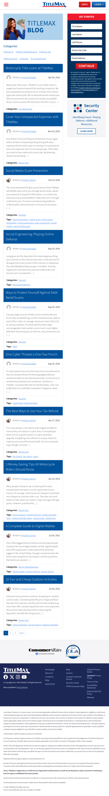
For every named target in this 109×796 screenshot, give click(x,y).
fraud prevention (20, 219)
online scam (35, 219)
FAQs (47, 680)
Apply (85, 4)
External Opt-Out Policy (94, 692)
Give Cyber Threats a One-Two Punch (31, 354)
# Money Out (45, 51)
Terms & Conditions (89, 90)
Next (21, 633)
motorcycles (38, 518)
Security (22, 215)
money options (33, 571)
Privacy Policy (94, 677)
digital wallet (19, 571)
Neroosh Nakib (29, 77)
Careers (69, 673)
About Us (49, 673)
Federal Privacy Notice (93, 670)
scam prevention (42, 222)
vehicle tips (50, 518)
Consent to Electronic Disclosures (89, 88)
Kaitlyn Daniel (29, 180)
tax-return (27, 456)
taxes (35, 456)
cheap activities (20, 624)
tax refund (17, 456)
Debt (15, 346)
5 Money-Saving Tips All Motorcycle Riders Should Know (30, 467)
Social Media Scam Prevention (27, 170)
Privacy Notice (75, 90)
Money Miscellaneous (28, 567)
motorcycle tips (34, 514)
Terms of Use (92, 682)
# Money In (8, 51)
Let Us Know (22, 687)
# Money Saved (10, 58)
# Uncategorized (38, 58)
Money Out (24, 162)
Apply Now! (50, 684)
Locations (49, 677)
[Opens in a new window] (45, 651)
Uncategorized (25, 109)
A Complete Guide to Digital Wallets (30, 526)
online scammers (26, 222)
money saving (19, 514)
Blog (68, 669)
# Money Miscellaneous (26, 51)
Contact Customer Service (74, 678)
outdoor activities (50, 624)
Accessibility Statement (92, 686)
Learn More (88, 132)
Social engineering (21, 284)
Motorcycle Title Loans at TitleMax (29, 68)
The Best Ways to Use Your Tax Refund (32, 411)
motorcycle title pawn (22, 518)
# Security (24, 58)
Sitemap (90, 697)
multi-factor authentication (25, 403)
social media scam (21, 226)
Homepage (49, 669)
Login (98, 4)
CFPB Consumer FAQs (75, 686)
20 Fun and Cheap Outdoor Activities (31, 579)
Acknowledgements (77, 92)
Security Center (72, 683)
